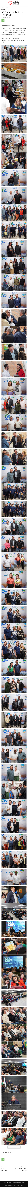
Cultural (7, 7)
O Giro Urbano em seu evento (18, 1182)
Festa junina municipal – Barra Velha (7, 1169)
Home (2, 7)
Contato (9, 1182)
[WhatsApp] (2, 20)
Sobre (5, 1182)
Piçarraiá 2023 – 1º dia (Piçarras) (21, 1169)
